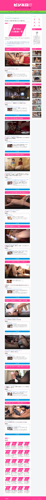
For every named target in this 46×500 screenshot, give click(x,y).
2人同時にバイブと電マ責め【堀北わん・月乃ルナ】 (11, 172)
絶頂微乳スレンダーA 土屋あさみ (9, 215)
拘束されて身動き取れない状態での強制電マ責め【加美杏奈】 (12, 136)
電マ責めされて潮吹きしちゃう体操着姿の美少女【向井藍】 (11, 318)
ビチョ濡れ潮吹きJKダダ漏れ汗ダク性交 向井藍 (11, 323)
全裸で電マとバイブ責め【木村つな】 (9, 67)
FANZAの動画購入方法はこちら (10, 45)
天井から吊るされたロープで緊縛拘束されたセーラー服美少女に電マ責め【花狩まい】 (14, 101)
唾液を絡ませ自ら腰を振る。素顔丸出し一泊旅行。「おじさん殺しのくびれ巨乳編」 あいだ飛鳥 (16, 250)
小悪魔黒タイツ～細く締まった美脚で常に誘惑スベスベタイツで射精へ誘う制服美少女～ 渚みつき (17, 391)
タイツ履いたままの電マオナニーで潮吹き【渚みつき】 (11, 385)
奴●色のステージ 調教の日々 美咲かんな (10, 355)
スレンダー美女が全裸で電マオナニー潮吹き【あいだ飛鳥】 (11, 244)
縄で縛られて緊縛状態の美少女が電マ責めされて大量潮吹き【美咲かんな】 (13, 350)
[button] (40, 16)
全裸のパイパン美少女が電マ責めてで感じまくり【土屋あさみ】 (12, 210)
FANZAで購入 (17, 80)
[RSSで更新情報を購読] (36, 45)
